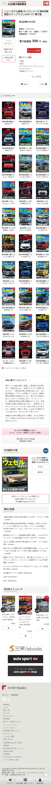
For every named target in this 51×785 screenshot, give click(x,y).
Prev (42, 84)
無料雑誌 (6, 705)
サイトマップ (8, 734)
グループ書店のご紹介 (11, 760)
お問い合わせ (8, 739)
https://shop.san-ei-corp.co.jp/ (23, 418)
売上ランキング (8, 716)
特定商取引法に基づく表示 (12, 743)
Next (25, 84)
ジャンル (6, 713)
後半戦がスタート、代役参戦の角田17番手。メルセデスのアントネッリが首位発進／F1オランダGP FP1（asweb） (25, 536)
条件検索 (6, 719)
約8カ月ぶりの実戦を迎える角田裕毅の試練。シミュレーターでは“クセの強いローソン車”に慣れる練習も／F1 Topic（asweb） (25, 551)
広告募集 (6, 754)
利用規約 (6, 746)
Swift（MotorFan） (10, 577)
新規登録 (40, 783)
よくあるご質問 (8, 736)
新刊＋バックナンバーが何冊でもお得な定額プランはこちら (25, 499)
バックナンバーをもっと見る (14, 368)
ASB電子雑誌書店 (17, 687)
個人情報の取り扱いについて (13, 748)
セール (5, 707)
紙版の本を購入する (8, 50)
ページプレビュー (8, 42)
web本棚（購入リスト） (25, 783)
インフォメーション (10, 725)
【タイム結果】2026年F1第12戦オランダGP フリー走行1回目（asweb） (25, 542)
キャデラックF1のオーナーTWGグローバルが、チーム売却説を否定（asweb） (25, 567)
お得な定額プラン (8, 58)
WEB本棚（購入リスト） (12, 731)
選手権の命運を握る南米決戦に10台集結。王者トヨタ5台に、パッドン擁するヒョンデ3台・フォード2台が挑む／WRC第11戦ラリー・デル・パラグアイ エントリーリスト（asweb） (25, 527)
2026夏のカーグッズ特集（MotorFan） (18, 573)
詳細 (41, 472)
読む (41, 467)
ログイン (10, 783)
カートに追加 (34, 50)
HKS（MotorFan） (10, 580)
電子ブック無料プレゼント (12, 722)
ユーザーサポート (9, 728)
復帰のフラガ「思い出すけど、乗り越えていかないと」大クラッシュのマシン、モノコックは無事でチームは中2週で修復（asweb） (25, 560)
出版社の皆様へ (8, 751)
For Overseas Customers (12, 757)
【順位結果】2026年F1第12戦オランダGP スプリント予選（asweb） (26, 518)
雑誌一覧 (6, 710)
